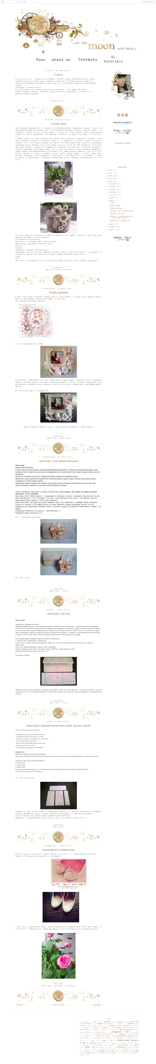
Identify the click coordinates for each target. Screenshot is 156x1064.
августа (113, 195)
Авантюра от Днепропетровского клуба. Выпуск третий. (58, 725)
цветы (137, 1045)
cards (102, 1049)
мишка (96, 1029)
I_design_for (103, 1051)
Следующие (19, 1005)
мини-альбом (84, 1029)
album (86, 1049)
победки (122, 1034)
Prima (126, 1051)
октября (113, 189)
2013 (111, 178)
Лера (96, 1028)
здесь (58, 818)
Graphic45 (88, 1051)
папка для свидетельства (104, 1034)
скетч (105, 1040)
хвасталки (99, 1045)
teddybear (113, 1053)
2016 (111, 170)
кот (137, 1025)
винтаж (100, 1023)
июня (112, 200)
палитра (136, 1032)
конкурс (54, 438)
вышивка (111, 1023)
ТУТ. (40, 513)
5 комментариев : (58, 983)
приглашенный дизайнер (124, 1036)
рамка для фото (85, 1038)
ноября (113, 186)
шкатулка (101, 1047)
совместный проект (127, 1040)
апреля (113, 227)
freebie (136, 1049)
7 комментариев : (58, 267)
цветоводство (67, 269)
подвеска (88, 1036)
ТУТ (47, 651)
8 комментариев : (58, 436)
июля (112, 198)
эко (110, 1047)
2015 (111, 173)
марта (112, 230)
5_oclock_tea (84, 1022)
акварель (107, 1022)
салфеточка (120, 1038)
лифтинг (107, 1027)
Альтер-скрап (58, 123)
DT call (113, 1049)
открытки (117, 1032)
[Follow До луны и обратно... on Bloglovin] (122, 124)
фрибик (87, 1045)
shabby (136, 1051)
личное (118, 1028)
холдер (110, 1045)
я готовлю (135, 1047)
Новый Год (101, 1032)
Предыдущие (97, 1005)
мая (111, 224)
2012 (111, 181)
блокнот (89, 1023)
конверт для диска (98, 1025)
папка (87, 1034)
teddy (104, 1053)
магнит (62, 438)
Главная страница (58, 1005)
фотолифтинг (59, 986)
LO (117, 1051)
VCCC (124, 1053)
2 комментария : (58, 589)
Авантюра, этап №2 (58, 613)
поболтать (135, 1034)
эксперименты (121, 1047)
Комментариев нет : (58, 101)
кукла (86, 1027)
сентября (113, 192)
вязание (120, 1023)
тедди (113, 1043)
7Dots (96, 1022)
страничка (93, 1043)
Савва (108, 1038)
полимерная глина (103, 1036)
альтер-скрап (55, 269)
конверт (57, 591)
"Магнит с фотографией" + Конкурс (66, 297)
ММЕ (104, 1029)
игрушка (131, 1023)
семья (82, 1040)
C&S (94, 1049)
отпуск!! (58, 74)
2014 (111, 176)
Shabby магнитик (58, 292)
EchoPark (125, 1049)
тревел (124, 1043)
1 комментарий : (58, 825)
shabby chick (91, 1053)
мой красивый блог (127, 1030)
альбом (120, 1022)
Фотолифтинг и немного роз (58, 849)
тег (104, 1043)
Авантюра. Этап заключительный (58, 461)
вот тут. (84, 818)
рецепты (98, 1038)
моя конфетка (85, 1032)
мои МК (113, 1029)
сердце (93, 1040)
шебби (69, 438)
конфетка (127, 1026)
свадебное (131, 1038)
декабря (113, 184)
